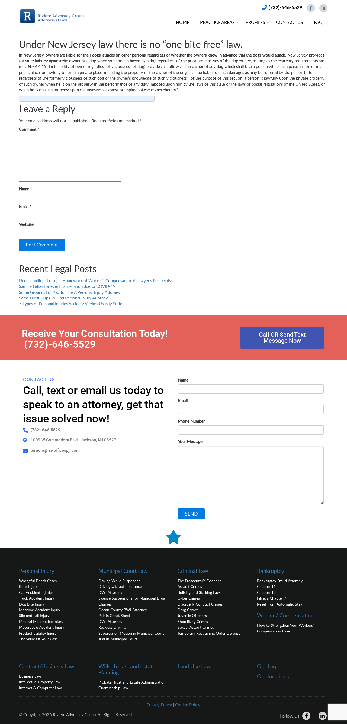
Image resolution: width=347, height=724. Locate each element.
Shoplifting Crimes (193, 621)
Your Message (190, 441)
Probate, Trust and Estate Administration (132, 682)
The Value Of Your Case (38, 638)
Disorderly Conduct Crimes (200, 604)
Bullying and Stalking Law (199, 592)
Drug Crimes (188, 609)
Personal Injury (36, 571)
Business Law (30, 676)
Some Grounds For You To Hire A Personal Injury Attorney (69, 292)
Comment (29, 129)
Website (26, 224)
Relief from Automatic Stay (279, 604)
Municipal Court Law (123, 571)
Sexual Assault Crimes (196, 627)
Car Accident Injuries (36, 592)
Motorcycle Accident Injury (41, 627)
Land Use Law (194, 666)
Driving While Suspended (119, 580)
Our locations (273, 676)
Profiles (255, 22)
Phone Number (191, 421)
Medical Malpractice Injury (41, 621)
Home (182, 22)
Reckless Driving (112, 627)
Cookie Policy (187, 704)
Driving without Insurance (120, 586)
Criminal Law (193, 571)
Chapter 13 (266, 592)
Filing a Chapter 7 (271, 598)
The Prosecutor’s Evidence (199, 580)
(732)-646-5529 (285, 7)
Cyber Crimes (189, 598)
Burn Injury (28, 586)
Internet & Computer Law (40, 687)
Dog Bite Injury (31, 604)
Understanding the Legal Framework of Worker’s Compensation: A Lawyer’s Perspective (96, 280)
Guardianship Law (113, 687)
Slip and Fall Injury (34, 615)
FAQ (318, 22)
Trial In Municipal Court (117, 638)
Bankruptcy (270, 571)
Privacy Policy (159, 704)
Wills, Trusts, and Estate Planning (126, 669)
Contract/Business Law (46, 666)
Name (25, 188)
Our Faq (266, 666)
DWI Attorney (110, 592)
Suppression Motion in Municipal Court (131, 633)
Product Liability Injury (37, 633)
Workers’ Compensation (285, 615)
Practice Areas (217, 22)
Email (25, 206)
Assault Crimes (190, 586)
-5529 (82, 344)
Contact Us (289, 22)
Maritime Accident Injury (39, 609)
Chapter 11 (266, 586)
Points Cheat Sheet (114, 615)
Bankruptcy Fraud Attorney (280, 580)
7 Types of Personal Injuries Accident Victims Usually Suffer (71, 303)
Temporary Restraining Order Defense (209, 633)
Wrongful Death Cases (38, 580)
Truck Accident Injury (36, 598)
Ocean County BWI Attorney (122, 609)
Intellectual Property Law (39, 681)
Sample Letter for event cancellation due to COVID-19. (68, 286)
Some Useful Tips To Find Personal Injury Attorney (63, 298)
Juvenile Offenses (192, 615)
